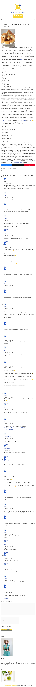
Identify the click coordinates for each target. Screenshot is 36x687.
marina (5, 578)
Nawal (5, 544)
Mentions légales (20, 685)
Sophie (5, 567)
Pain (6, 168)
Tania (5, 233)
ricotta (3, 170)
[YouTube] (16, 15)
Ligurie (21, 59)
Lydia (5, 421)
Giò (4, 326)
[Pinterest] (20, 15)
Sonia (5, 283)
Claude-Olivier (7, 520)
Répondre (6, 191)
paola (5, 294)
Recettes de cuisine (12, 168)
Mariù (5, 306)
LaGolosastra (6, 218)
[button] (34, 20)
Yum (5, 338)
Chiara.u (5, 395)
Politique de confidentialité (27, 685)
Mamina (5, 206)
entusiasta (23, 120)
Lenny (29, 120)
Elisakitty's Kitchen (7, 436)
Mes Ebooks (18, 16)
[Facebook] (13, 15)
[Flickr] (22, 15)
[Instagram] (18, 15)
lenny (5, 407)
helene (5, 195)
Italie (3, 168)
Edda (5, 245)
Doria (5, 350)
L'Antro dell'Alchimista (8, 271)
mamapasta (6, 494)
